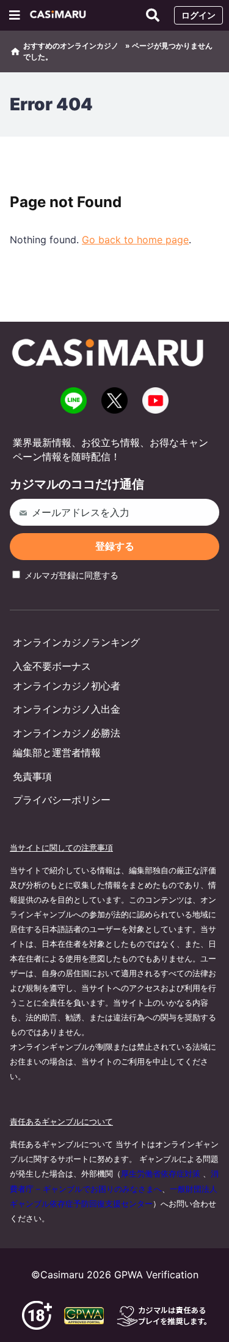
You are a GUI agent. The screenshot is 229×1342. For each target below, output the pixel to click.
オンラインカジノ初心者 (66, 686)
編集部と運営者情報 (57, 752)
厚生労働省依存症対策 (160, 1173)
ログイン (198, 15)
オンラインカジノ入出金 (66, 709)
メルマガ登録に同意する (70, 575)
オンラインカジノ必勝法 (66, 733)
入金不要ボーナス (52, 666)
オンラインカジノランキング (76, 642)
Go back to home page (135, 239)
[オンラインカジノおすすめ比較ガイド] (59, 15)
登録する (114, 546)
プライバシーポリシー (62, 800)
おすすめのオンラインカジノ (70, 45)
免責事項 (32, 776)
